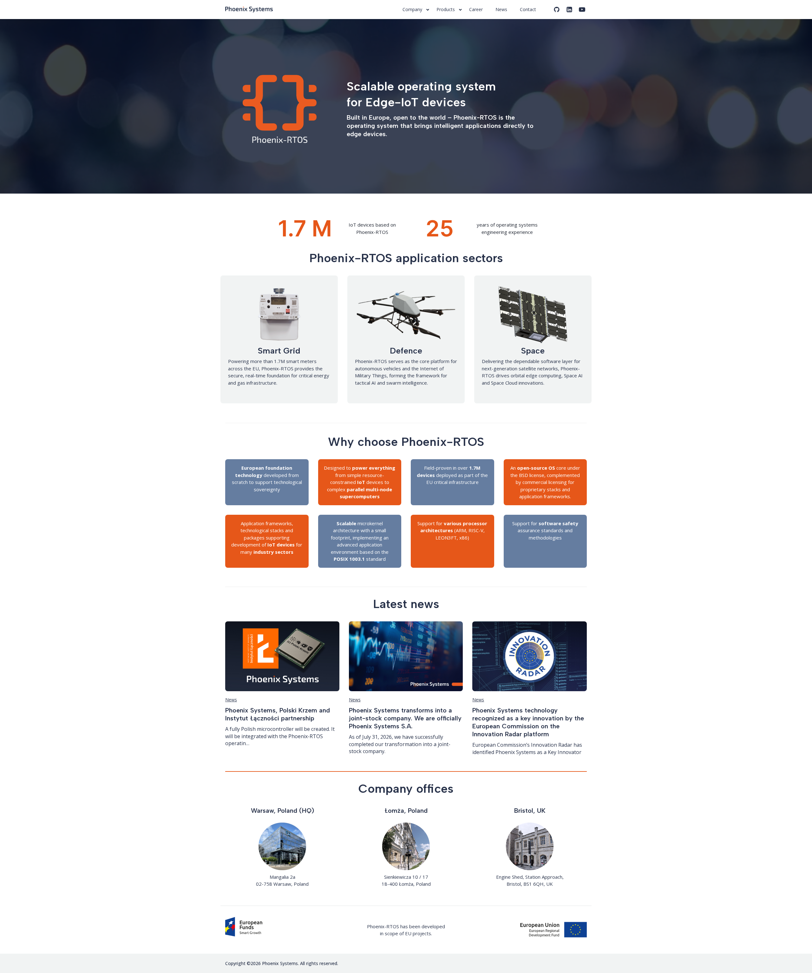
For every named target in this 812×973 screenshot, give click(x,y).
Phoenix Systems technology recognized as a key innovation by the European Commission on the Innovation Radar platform (528, 722)
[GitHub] (556, 9)
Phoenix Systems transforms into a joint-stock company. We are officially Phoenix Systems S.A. (405, 718)
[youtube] (582, 9)
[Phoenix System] (250, 9)
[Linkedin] (569, 9)
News (231, 700)
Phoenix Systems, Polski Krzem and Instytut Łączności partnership (277, 714)
